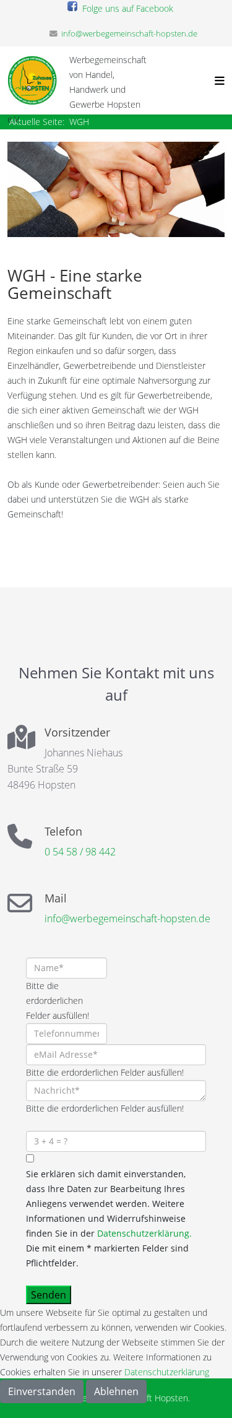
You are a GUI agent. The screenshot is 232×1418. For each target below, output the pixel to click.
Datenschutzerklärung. (144, 1233)
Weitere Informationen (93, 1410)
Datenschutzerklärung (166, 1372)
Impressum (161, 1410)
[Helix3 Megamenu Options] (216, 80)
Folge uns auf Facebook (125, 8)
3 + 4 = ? (42, 1123)
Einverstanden (41, 1391)
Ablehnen (116, 1391)
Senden (48, 1295)
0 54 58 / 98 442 (80, 851)
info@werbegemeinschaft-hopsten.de (129, 33)
